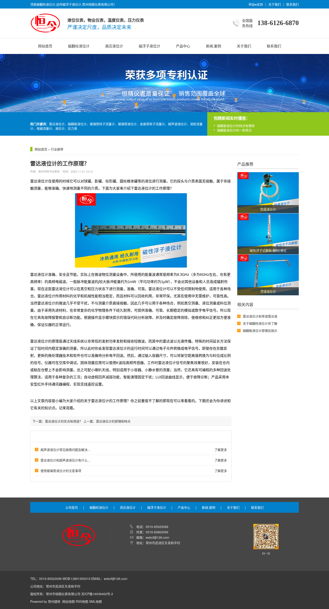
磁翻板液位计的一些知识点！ (237, 130)
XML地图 (95, 601)
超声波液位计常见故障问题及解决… (66, 449)
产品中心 (183, 46)
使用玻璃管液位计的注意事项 (61, 470)
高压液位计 (114, 46)
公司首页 (71, 507)
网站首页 (45, 46)
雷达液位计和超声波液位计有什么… (66, 460)
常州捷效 (54, 601)
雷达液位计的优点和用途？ (64, 421)
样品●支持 (256, 4)
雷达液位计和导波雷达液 (260, 316)
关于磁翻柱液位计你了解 (260, 323)
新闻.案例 (213, 46)
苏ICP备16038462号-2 (97, 594)
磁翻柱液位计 (79, 46)
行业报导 (57, 149)
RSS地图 (82, 601)
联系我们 (292, 4)
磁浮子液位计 (149, 46)
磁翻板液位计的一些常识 (234, 125)
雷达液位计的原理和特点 (113, 421)
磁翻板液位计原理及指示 (260, 330)
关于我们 (274, 4)
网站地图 (68, 601)
